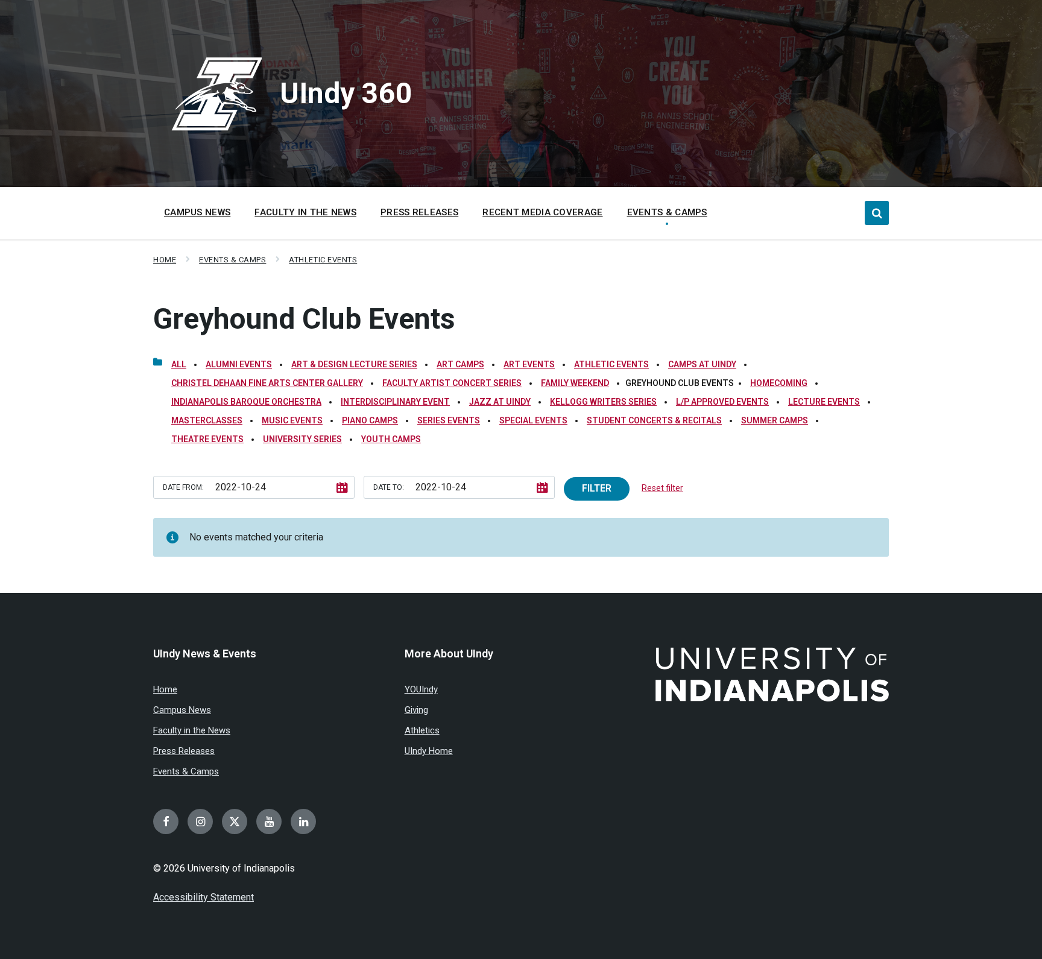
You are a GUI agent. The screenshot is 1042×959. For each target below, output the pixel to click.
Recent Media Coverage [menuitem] (542, 212)
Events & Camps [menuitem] (667, 212)
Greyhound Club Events (304, 319)
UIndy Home (429, 750)
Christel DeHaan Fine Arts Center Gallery (267, 383)
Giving (416, 709)
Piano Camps (370, 420)
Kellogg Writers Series (603, 402)
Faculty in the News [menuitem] (305, 212)
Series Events (448, 420)
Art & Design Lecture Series (354, 364)
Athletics (422, 730)
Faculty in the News (191, 730)
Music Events (292, 420)
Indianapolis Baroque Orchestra (246, 402)
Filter (596, 488)
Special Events (533, 420)
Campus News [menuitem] (197, 212)
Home (164, 259)
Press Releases (184, 750)
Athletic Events (323, 259)
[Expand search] (877, 213)
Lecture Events (824, 402)
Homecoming (778, 383)
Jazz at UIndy (500, 402)
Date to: (388, 487)
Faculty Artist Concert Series (452, 383)
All (178, 364)
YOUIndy (421, 689)
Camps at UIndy (702, 364)
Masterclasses (206, 420)
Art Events (529, 364)
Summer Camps (774, 420)
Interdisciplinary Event (395, 402)
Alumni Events (239, 364)
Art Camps (460, 364)
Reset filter (662, 488)
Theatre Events (207, 439)
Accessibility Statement (203, 897)
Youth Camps (391, 439)
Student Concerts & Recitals (654, 420)
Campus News (182, 709)
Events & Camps (232, 259)
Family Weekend (575, 383)
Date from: (183, 487)
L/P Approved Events (722, 402)
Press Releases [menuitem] (419, 212)
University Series (302, 439)
